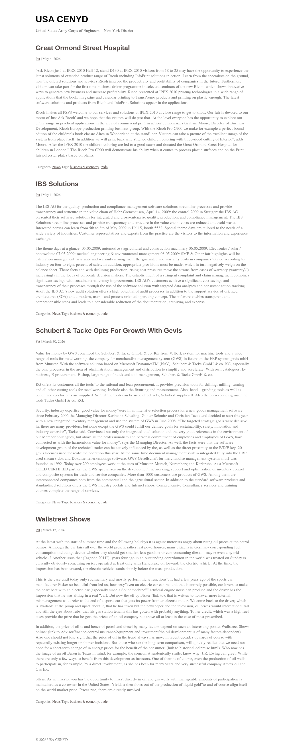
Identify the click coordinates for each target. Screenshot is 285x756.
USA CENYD (62, 19)
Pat (38, 58)
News (56, 166)
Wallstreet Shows (63, 519)
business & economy (84, 166)
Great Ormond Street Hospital (83, 47)
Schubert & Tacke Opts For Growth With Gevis (109, 330)
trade (104, 166)
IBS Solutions (57, 183)
